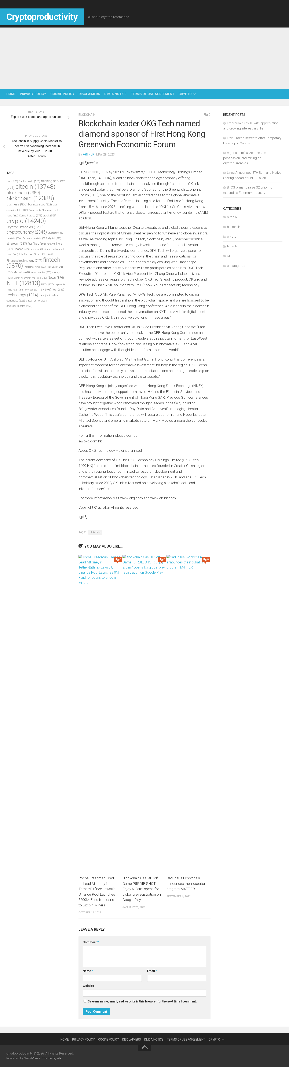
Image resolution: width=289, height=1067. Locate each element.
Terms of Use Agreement (152, 94)
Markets (22, 272)
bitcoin (35, 186)
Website (88, 985)
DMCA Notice (115, 94)
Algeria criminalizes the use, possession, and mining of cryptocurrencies (245, 158)
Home (11, 94)
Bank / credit (29, 181)
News (56, 277)
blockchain (23, 192)
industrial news (35, 267)
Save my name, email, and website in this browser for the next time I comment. (142, 1001)
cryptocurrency (27, 232)
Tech (58, 289)
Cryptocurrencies (25, 227)
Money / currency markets (30, 278)
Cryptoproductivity (42, 17)
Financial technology (24, 260)
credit (49, 215)
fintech (232, 246)
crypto (185, 94)
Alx (59, 1058)
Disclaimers (89, 94)
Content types (30, 215)
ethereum (17, 243)
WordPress (32, 1058)
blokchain (86, 115)
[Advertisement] (144, 57)
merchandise (41, 272)
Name (88, 971)
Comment (91, 942)
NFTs (47, 284)
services (32, 289)
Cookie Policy (62, 94)
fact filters (37, 243)
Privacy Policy (33, 94)
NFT (23, 283)
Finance (22, 249)
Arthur (88, 154)
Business (17, 204)
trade (45, 295)
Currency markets (35, 238)
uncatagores (236, 266)
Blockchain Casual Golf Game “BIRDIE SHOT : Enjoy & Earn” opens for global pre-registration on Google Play (141, 889)
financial (38, 249)
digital (54, 238)
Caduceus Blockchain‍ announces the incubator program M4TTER (186, 883)
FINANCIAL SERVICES (37, 254)
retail (18, 289)
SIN (45, 289)
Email (152, 971)
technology (22, 295)
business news (40, 204)
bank (12, 181)
